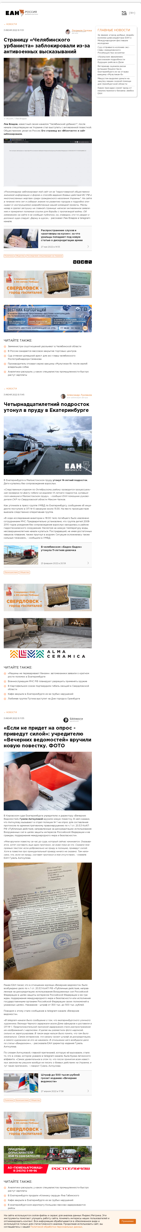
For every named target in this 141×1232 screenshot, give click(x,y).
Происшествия (11, 572)
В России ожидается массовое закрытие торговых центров (42, 351)
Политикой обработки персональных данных (56, 1227)
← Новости (10, 24)
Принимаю (128, 1221)
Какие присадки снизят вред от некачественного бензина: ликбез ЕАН (116, 90)
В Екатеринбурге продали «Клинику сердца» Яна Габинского (43, 1196)
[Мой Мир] (86, 262)
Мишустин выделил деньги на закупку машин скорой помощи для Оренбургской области (114, 81)
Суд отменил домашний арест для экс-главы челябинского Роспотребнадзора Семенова (41, 357)
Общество (20, 256)
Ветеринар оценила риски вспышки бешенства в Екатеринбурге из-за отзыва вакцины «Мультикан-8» (113, 70)
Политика (9, 256)
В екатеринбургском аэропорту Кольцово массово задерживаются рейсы (47, 1206)
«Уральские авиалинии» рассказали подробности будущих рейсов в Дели (111, 59)
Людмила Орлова (82, 31)
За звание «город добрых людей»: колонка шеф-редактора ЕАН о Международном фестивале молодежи (116, 39)
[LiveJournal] (90, 262)
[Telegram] (82, 262)
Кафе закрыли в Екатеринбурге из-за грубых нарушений (40, 694)
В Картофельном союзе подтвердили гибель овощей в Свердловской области (48, 687)
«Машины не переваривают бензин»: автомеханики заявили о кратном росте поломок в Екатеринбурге (48, 675)
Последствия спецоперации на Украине (44, 256)
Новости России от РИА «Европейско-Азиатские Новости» (15, 13)
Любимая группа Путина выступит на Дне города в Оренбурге (44, 699)
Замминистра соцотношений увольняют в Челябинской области (44, 347)
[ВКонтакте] (74, 262)
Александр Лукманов (79, 395)
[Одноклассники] (78, 262)
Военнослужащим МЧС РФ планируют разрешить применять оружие (47, 681)
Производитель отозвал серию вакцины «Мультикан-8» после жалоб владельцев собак (47, 365)
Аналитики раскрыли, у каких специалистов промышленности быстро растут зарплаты (48, 373)
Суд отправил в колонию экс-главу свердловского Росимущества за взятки (114, 50)
